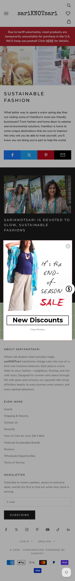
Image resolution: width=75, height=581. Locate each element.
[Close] (68, 246)
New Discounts (38, 320)
